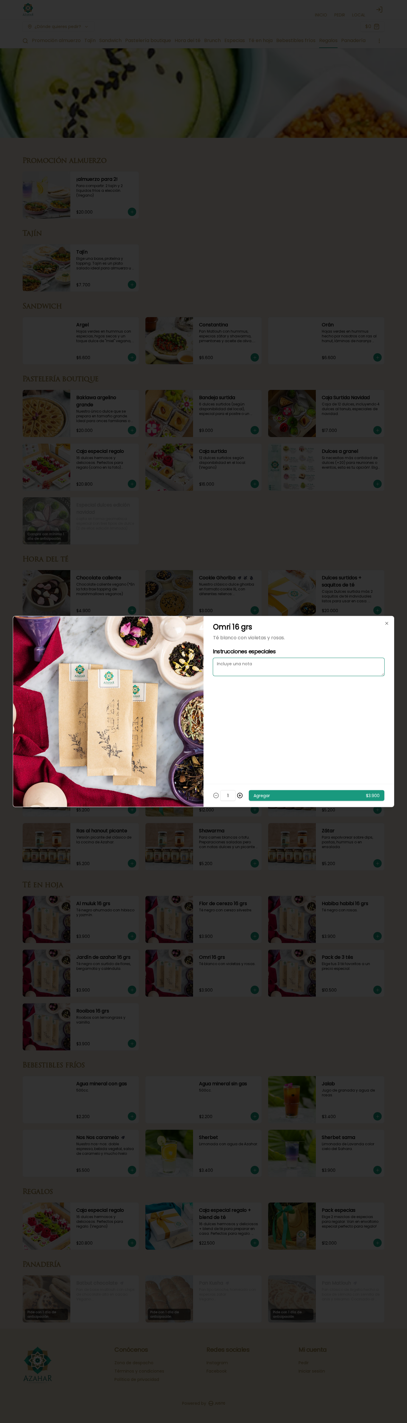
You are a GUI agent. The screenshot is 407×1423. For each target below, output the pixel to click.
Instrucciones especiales (244, 651)
